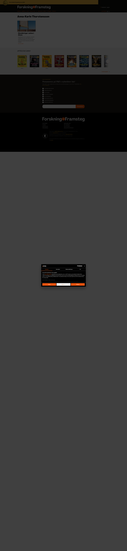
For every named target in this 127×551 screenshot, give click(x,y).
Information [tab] (58, 269)
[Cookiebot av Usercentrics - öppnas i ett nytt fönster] (78, 266)
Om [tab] (80, 269)
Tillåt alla (77, 284)
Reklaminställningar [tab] (69, 269)
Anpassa (62, 284)
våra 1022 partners (48, 274)
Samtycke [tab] (46, 269)
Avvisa (49, 284)
